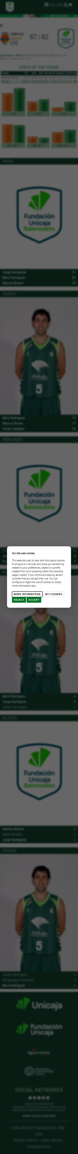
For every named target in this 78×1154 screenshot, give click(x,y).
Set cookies (54, 594)
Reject (19, 599)
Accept (33, 599)
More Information (27, 594)
